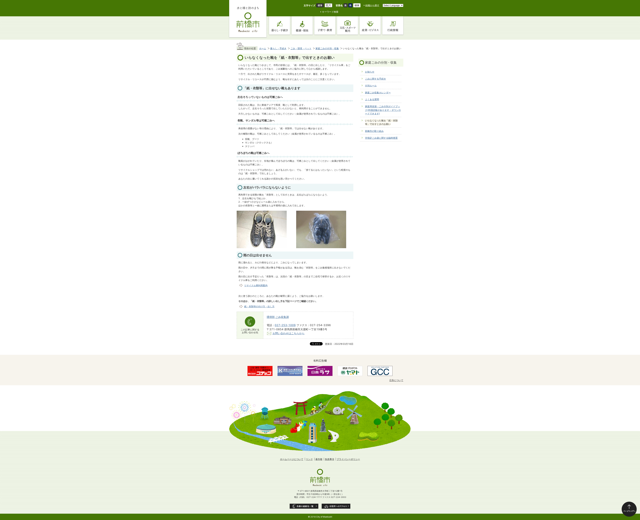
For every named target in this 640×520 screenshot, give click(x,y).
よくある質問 (372, 99)
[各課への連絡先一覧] (304, 506)
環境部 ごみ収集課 (278, 317)
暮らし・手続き (278, 48)
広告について (396, 380)
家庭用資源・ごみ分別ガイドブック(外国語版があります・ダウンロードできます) (383, 110)
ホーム (262, 48)
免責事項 (329, 459)
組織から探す (372, 5)
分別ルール (371, 85)
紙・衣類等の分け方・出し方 (259, 306)
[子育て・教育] (324, 25)
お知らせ (369, 71)
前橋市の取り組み (374, 131)
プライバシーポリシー (348, 459)
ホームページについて (291, 459)
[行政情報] (392, 25)
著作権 (318, 459)
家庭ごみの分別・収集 (327, 48)
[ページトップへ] (629, 509)
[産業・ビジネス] (370, 25)
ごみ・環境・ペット (301, 48)
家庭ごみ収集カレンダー (378, 92)
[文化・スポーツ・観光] (347, 25)
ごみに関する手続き (375, 78)
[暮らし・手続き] (279, 25)
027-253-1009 (285, 325)
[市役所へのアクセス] (336, 506)
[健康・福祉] (302, 25)
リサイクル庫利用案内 (256, 285)
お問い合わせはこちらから (288, 333)
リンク (309, 459)
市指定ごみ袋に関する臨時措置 (381, 137)
